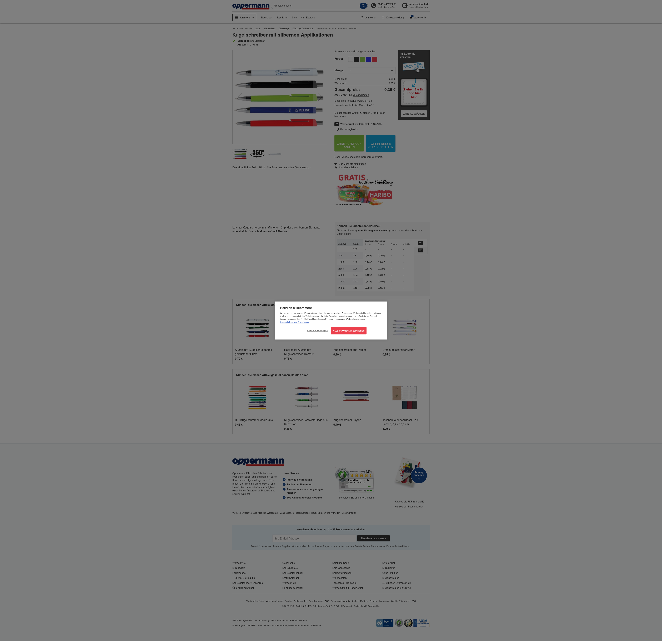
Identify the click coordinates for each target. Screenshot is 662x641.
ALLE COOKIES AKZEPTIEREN (349, 330)
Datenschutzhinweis (288, 321)
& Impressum (303, 321)
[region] (331, 320)
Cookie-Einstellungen (317, 330)
